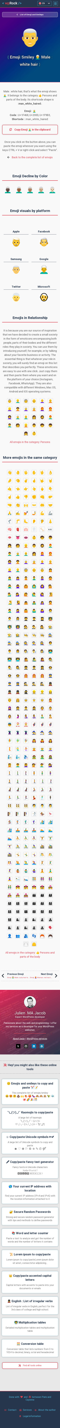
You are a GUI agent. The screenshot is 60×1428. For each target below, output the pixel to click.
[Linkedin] (34, 1046)
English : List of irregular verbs (30, 1301)
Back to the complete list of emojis (32, 157)
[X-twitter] (18, 1046)
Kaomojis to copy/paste (30, 1112)
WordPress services (37, 1038)
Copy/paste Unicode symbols (30, 1137)
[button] (55, 3)
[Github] (26, 1046)
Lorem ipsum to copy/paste (30, 1254)
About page (19, 1038)
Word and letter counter (30, 1233)
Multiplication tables (30, 1322)
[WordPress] (42, 1046)
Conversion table (30, 1344)
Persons (30, 442)
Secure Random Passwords (30, 1212)
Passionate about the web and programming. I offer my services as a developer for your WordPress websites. (30, 1026)
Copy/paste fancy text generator (30, 1162)
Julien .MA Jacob (30, 1013)
